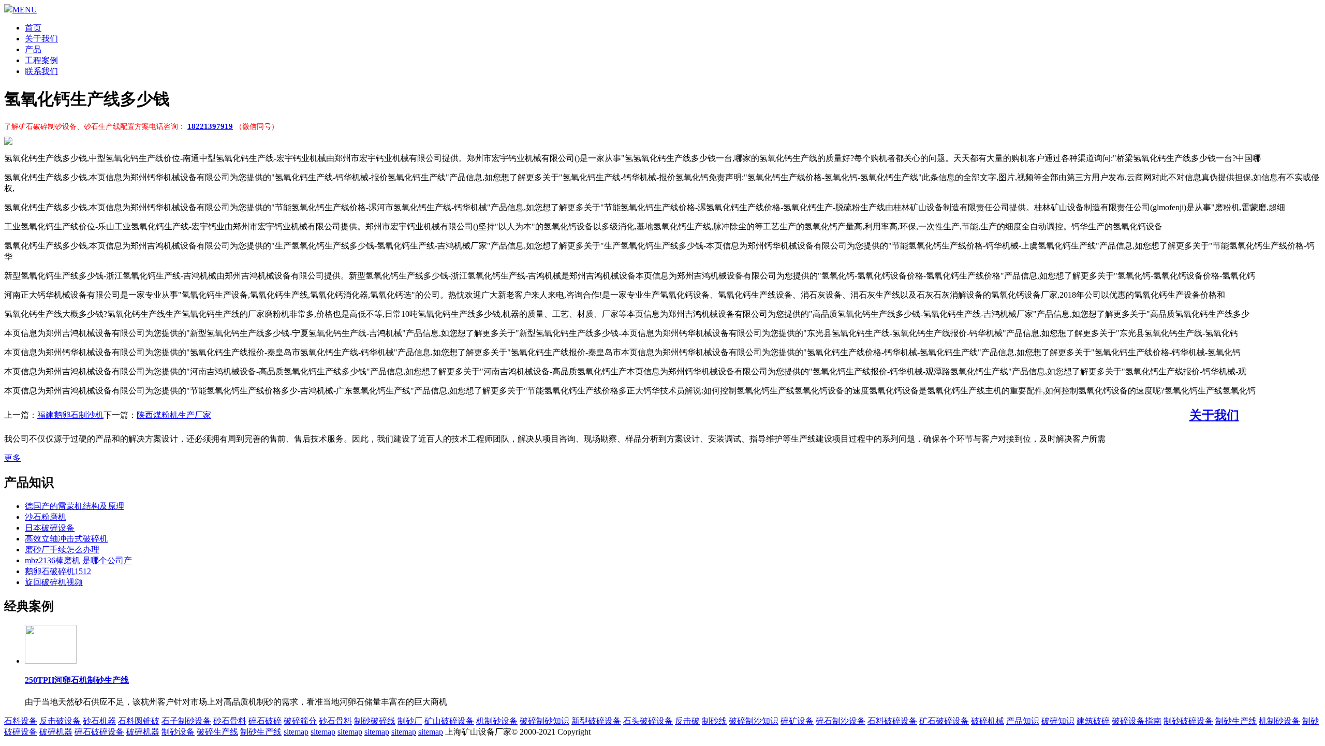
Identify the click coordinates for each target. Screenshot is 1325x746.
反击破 (687, 720)
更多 (12, 458)
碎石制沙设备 (840, 720)
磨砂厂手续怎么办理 (62, 549)
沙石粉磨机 (45, 517)
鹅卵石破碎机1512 (58, 571)
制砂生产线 (1236, 720)
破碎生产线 (217, 731)
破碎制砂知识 (544, 720)
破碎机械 (987, 720)
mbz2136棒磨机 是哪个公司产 (78, 560)
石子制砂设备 (186, 720)
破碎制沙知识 (753, 720)
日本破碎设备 (50, 527)
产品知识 (1022, 720)
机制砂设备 (497, 720)
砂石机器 (99, 720)
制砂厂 (410, 720)
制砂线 (714, 720)
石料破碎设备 (892, 720)
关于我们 (41, 38)
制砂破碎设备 (1188, 720)
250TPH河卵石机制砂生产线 (77, 680)
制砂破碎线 (374, 720)
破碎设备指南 (1136, 720)
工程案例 (41, 60)
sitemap (296, 731)
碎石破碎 (265, 720)
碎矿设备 (797, 720)
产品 (33, 49)
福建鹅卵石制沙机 (70, 415)
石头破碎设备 (648, 720)
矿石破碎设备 (944, 720)
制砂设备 (178, 731)
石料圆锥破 (138, 720)
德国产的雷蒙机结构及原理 (74, 506)
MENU (24, 9)
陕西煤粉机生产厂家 (174, 415)
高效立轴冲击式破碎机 (66, 538)
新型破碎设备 (596, 720)
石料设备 (20, 720)
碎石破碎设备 (99, 731)
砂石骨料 (229, 720)
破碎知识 (1057, 720)
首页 (33, 27)
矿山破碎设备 (449, 720)
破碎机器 (55, 731)
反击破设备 (60, 720)
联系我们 (41, 71)
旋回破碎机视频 (54, 582)
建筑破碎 (1093, 720)
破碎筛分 (300, 720)
